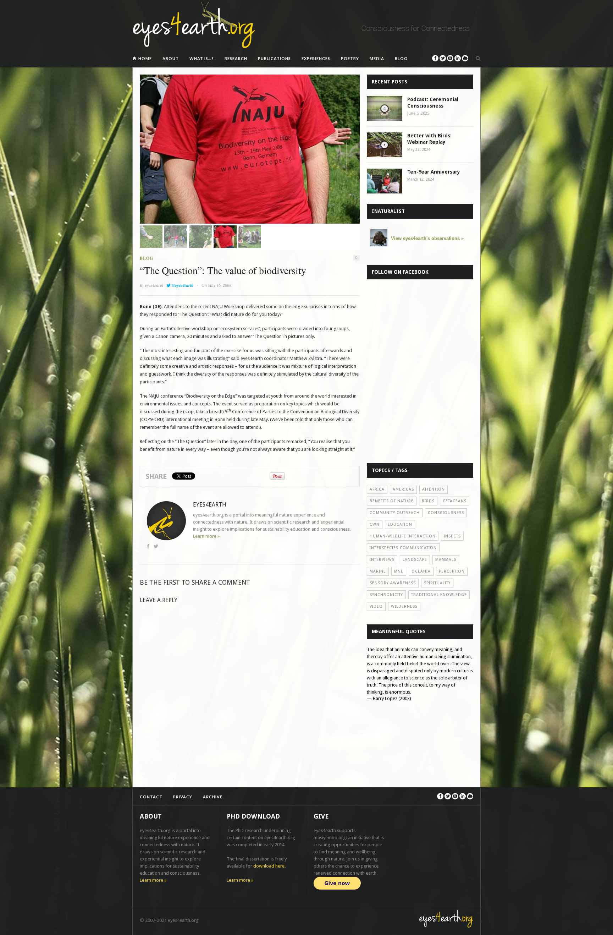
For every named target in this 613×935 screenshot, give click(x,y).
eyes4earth (154, 285)
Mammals (445, 559)
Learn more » (206, 536)
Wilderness (404, 606)
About (170, 58)
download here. (269, 866)
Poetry (350, 58)
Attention (433, 489)
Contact (151, 796)
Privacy (182, 796)
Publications (274, 58)
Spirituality (437, 583)
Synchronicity (386, 594)
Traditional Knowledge (439, 594)
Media (377, 58)
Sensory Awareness (393, 583)
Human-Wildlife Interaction (403, 536)
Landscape (415, 559)
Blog (401, 58)
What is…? (201, 58)
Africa (377, 489)
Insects (452, 536)
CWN (375, 524)
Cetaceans (454, 501)
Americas (403, 489)
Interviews (382, 559)
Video (376, 606)
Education (400, 524)
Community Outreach (395, 512)
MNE (398, 571)
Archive (212, 796)
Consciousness (446, 512)
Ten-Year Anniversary (433, 172)
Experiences (316, 58)
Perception (452, 571)
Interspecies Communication (403, 548)
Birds (428, 501)
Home (145, 58)
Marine (378, 571)
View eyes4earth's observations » (427, 238)
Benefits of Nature (392, 501)
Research (236, 58)
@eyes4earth (183, 285)
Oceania (421, 571)
